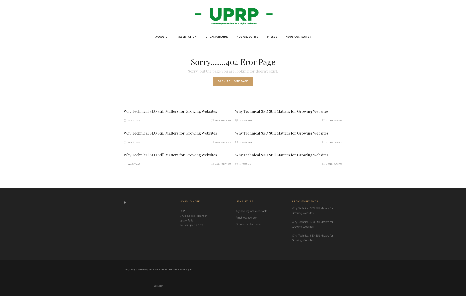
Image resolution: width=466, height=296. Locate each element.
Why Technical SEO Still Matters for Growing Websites (170, 111)
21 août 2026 (134, 164)
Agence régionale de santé (251, 211)
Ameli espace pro (246, 217)
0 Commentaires (223, 120)
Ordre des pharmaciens (250, 224)
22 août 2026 (134, 120)
